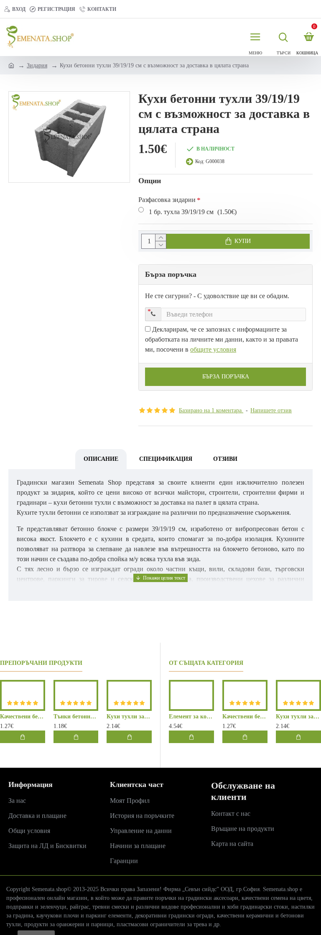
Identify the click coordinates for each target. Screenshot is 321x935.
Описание (101, 459)
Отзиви (225, 459)
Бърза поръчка (225, 376)
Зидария (37, 65)
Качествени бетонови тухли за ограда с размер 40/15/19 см (22, 716)
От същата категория (206, 663)
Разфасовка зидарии (167, 199)
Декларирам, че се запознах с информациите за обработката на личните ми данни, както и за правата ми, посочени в (221, 339)
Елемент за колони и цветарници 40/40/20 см (191, 716)
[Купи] (22, 737)
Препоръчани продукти (41, 663)
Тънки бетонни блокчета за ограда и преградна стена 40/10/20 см (76, 716)
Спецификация (165, 459)
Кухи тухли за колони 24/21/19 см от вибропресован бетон (129, 716)
